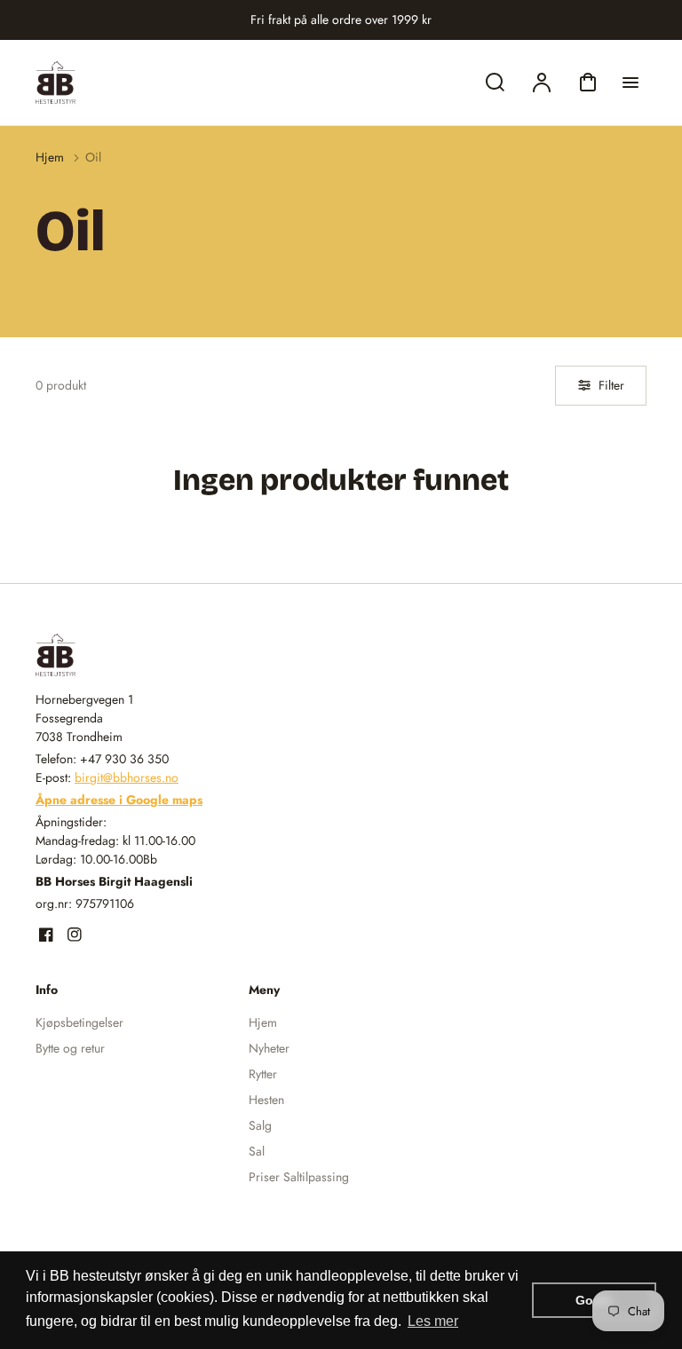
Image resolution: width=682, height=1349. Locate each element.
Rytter (263, 1074)
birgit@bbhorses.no (126, 777)
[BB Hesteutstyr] (147, 655)
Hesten (266, 1099)
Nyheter (269, 1048)
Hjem (50, 157)
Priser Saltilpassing (299, 1177)
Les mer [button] (433, 1321)
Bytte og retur (70, 1048)
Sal (257, 1151)
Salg (260, 1125)
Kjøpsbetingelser (79, 1022)
